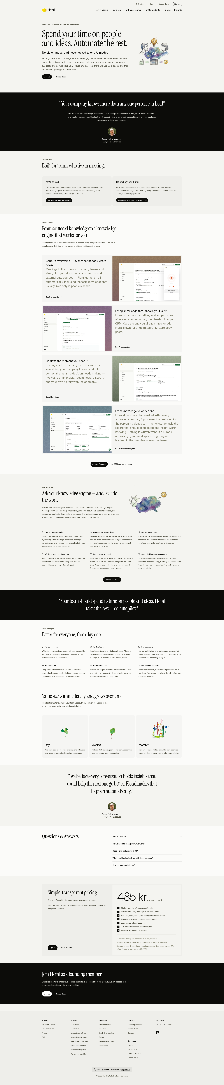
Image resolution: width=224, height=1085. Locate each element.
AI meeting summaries (79, 1037)
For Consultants (152, 10)
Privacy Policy (133, 1049)
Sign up (177, 4)
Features (116, 10)
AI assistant (75, 1029)
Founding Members (135, 1025)
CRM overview (104, 1025)
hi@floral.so (125, 1070)
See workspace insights (125, 449)
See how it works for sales (58, 200)
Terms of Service (134, 1053)
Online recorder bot (78, 1046)
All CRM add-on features (122, 464)
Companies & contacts (107, 1041)
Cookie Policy (133, 1058)
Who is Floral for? (119, 837)
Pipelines (102, 1029)
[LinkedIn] (169, 1032)
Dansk (169, 1025)
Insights (178, 10)
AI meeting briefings (78, 1033)
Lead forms (103, 1046)
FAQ (43, 1037)
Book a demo (164, 4)
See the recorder (52, 297)
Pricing (167, 10)
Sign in (152, 4)
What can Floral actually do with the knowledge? (132, 858)
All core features (99, 464)
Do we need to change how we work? (128, 844)
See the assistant (112, 580)
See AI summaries (122, 347)
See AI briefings (52, 397)
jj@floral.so (117, 142)
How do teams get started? (123, 865)
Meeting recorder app (79, 1041)
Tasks (101, 1037)
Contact (131, 1033)
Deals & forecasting (106, 1033)
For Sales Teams (132, 10)
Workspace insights (78, 1054)
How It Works (101, 10)
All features (75, 1025)
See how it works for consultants (131, 200)
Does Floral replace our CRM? (125, 851)
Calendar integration (78, 1050)
